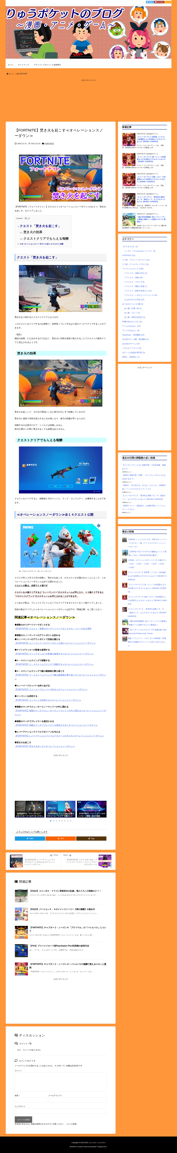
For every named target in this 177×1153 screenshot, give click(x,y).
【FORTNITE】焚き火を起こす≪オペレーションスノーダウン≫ (45, 746)
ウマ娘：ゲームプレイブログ (135, 264)
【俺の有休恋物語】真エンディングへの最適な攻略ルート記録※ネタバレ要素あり (151, 219)
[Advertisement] (88, 100)
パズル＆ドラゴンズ (131, 348)
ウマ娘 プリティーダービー (136, 260)
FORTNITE (23, 74)
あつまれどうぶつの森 (132, 304)
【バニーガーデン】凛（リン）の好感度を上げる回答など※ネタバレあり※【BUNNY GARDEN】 (151, 159)
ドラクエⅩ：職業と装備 (135, 286)
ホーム (11, 74)
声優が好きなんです (132, 322)
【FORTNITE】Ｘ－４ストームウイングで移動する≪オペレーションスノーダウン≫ (54, 664)
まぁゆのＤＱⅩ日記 (134, 300)
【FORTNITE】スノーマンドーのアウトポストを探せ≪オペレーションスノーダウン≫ (55, 643)
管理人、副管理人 (131, 357)
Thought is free (101, 1146)
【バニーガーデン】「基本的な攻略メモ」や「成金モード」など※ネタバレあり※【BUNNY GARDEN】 (151, 199)
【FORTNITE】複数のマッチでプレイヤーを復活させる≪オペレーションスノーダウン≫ (56, 725)
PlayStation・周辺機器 (133, 335)
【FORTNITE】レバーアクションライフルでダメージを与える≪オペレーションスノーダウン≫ (59, 736)
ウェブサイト (20, 1106)
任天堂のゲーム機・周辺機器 (135, 339)
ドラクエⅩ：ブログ (134, 282)
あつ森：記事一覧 (133, 308)
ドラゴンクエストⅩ (132, 269)
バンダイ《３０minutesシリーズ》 (139, 251)
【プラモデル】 (130, 247)
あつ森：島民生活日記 (134, 317)
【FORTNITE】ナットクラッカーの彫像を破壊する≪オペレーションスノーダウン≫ (54, 654)
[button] (19, 810)
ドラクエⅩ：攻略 (133, 277)
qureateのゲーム (131, 344)
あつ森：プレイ (132, 313)
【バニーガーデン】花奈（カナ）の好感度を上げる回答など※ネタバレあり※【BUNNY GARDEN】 (151, 179)
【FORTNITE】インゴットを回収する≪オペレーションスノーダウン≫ (48, 700)
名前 (17, 1095)
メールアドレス (55, 1095)
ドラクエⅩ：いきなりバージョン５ (140, 295)
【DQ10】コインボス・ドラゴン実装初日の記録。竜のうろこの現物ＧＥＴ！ (65, 891)
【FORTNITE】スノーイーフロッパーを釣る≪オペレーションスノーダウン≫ (51, 689)
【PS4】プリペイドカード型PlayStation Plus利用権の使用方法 (59, 946)
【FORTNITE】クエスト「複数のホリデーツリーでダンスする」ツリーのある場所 (53, 629)
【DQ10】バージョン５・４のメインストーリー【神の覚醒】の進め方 (62, 909)
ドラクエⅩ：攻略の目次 (135, 273)
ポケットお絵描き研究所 (133, 352)
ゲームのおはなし (131, 326)
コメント (18, 1071)
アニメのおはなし (131, 330)
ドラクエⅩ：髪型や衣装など (138, 291)
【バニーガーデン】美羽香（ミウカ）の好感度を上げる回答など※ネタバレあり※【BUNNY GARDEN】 (151, 139)
